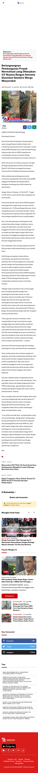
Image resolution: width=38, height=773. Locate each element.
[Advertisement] (19, 26)
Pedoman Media (28, 761)
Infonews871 (7, 87)
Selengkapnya (9, 596)
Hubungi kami (19, 763)
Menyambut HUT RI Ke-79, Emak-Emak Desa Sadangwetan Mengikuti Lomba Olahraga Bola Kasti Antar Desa (19, 465)
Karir (15, 759)
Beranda (8, 52)
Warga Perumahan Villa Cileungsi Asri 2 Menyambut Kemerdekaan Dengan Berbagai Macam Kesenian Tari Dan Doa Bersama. (18, 542)
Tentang (10, 759)
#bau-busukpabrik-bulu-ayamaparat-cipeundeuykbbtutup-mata (16, 673)
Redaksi (20, 759)
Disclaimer (19, 761)
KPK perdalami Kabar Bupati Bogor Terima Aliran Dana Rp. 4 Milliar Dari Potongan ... (17, 581)
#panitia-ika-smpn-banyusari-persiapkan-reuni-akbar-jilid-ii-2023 (18, 703)
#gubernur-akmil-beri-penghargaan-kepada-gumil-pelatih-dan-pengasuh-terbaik (19, 718)
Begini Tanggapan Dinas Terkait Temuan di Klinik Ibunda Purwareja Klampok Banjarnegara (18, 479)
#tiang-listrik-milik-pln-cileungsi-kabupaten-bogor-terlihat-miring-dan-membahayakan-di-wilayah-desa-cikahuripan (17, 688)
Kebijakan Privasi (9, 761)
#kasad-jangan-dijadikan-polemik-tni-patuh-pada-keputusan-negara (17, 713)
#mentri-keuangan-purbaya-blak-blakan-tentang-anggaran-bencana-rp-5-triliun (18, 708)
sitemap (27, 759)
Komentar (24, 87)
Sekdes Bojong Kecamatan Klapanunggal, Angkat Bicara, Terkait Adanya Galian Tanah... (24, 619)
